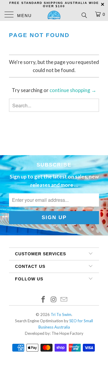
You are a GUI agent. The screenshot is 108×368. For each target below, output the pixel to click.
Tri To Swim (61, 314)
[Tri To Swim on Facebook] (43, 299)
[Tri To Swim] (54, 15)
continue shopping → (73, 90)
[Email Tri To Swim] (64, 299)
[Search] (84, 15)
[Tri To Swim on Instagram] (53, 299)
